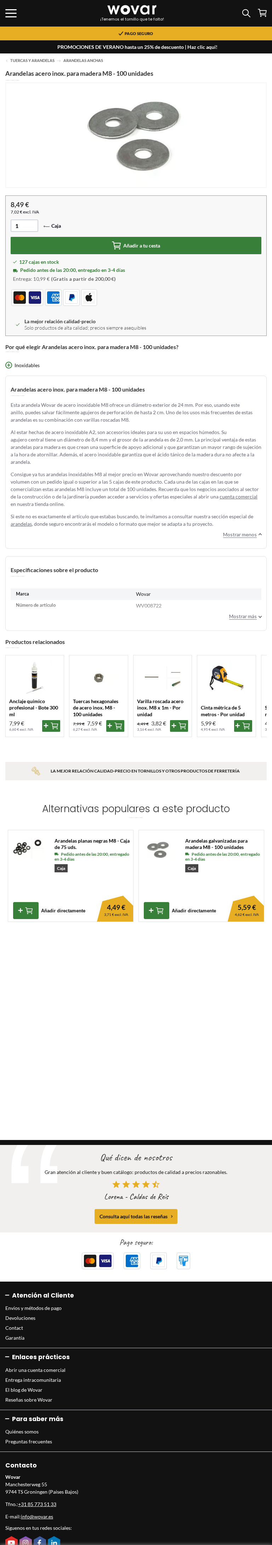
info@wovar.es (37, 1516)
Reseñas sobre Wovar (28, 1400)
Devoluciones (20, 1318)
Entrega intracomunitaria (33, 1380)
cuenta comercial (238, 497)
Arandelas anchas (83, 60)
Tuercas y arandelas (32, 60)
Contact (14, 1328)
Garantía (14, 1338)
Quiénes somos (22, 1432)
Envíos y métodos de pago (33, 1308)
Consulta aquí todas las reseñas (134, 1216)
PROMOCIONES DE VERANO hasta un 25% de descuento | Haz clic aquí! (137, 47)
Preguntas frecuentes (28, 1441)
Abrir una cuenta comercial (35, 1370)
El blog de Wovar (23, 1390)
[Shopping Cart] (262, 13)
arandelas (21, 524)
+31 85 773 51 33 (37, 1504)
